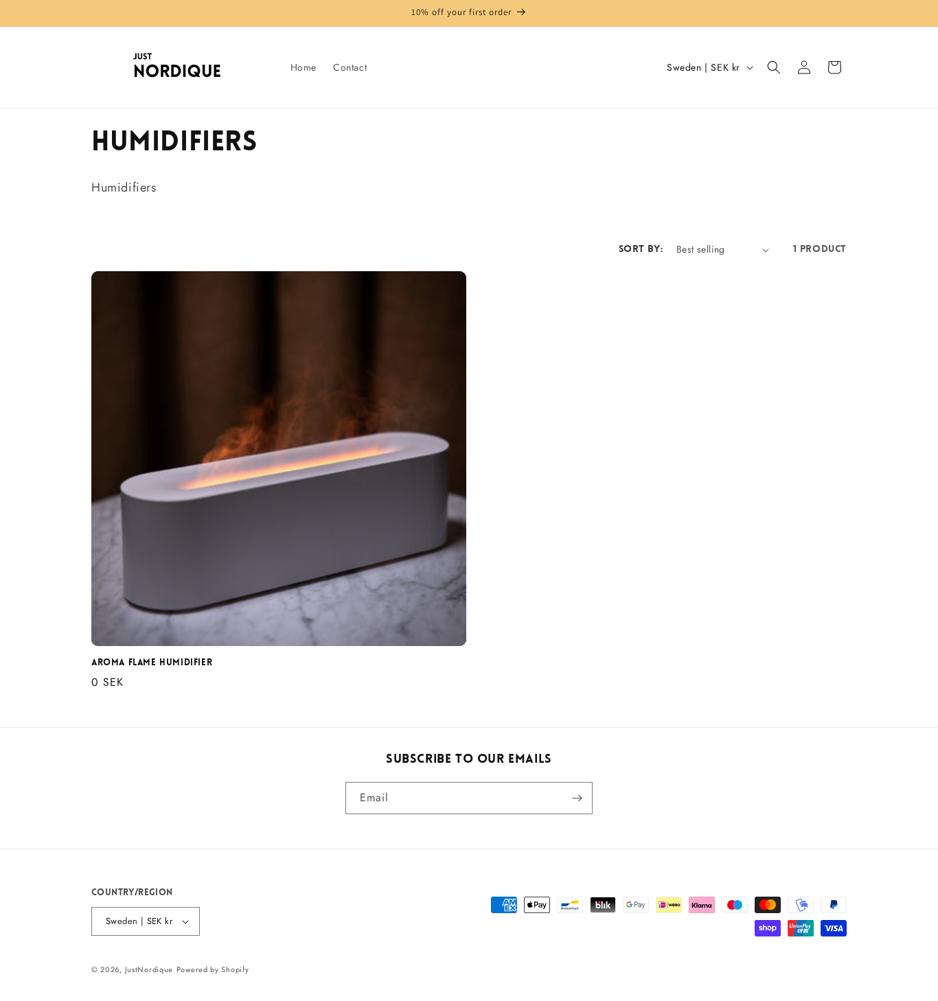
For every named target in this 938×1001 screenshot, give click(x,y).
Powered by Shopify (212, 969)
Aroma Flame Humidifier (151, 662)
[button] (774, 67)
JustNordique (149, 969)
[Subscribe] (577, 798)
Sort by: (641, 249)
